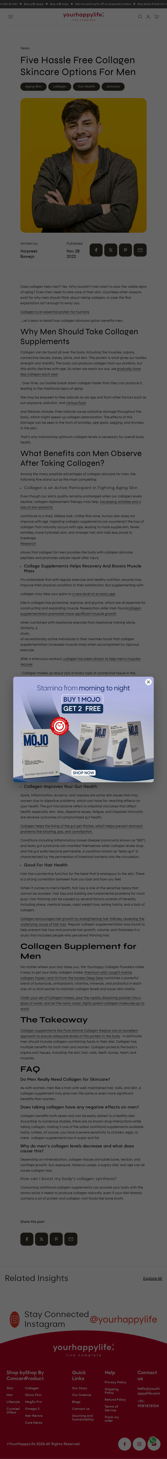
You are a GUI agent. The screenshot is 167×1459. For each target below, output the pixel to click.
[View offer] (83, 729)
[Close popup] (148, 682)
